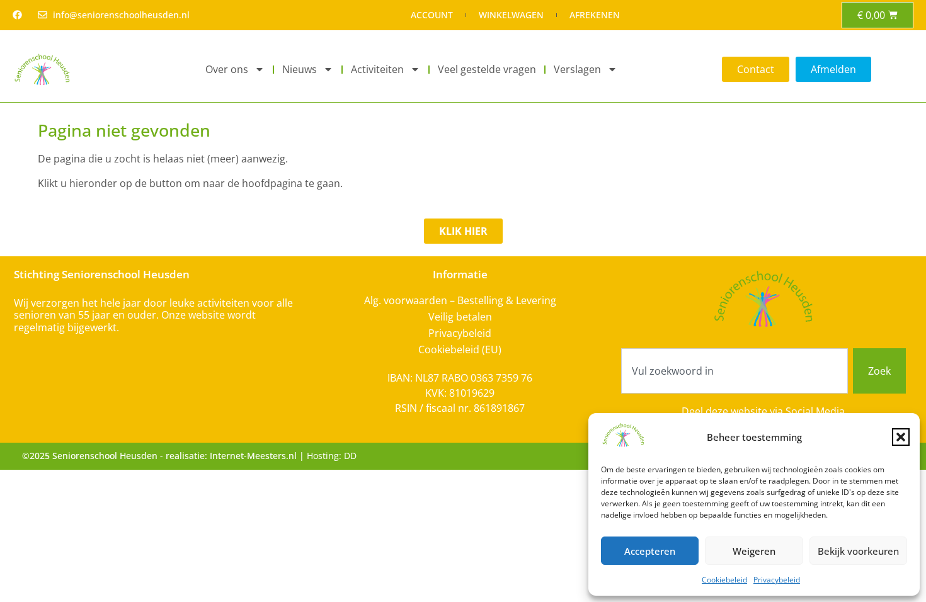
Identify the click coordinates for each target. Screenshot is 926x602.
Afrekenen (594, 15)
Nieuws (299, 69)
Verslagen (577, 69)
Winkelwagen (511, 15)
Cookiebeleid (724, 579)
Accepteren (649, 551)
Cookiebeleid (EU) (459, 349)
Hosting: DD (332, 456)
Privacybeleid (776, 579)
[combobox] (734, 371)
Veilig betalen (460, 317)
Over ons (226, 69)
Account (432, 15)
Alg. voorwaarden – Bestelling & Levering (460, 300)
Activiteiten (377, 69)
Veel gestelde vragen (487, 69)
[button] (901, 437)
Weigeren (754, 551)
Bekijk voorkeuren (858, 551)
